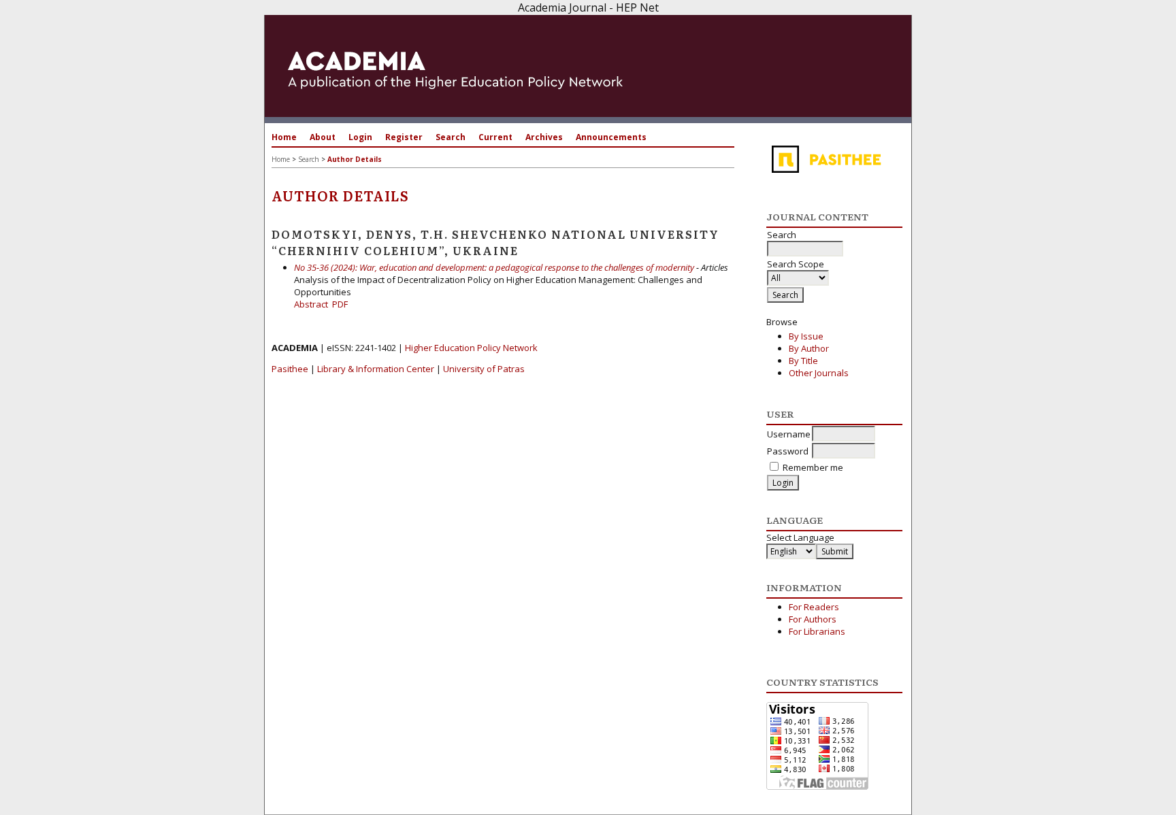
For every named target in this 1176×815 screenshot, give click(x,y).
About (323, 137)
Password (787, 451)
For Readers (814, 607)
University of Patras (484, 369)
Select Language (800, 537)
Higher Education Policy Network (471, 348)
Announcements (611, 137)
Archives (544, 137)
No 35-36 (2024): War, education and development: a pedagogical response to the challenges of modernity (494, 267)
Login (360, 137)
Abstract (311, 304)
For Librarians (817, 631)
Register (404, 137)
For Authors (812, 619)
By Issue (806, 336)
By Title (803, 360)
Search (451, 137)
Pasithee (290, 369)
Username (789, 434)
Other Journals (819, 373)
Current (495, 137)
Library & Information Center (375, 369)
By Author (809, 348)
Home (284, 137)
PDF (340, 304)
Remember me (813, 467)
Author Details (354, 159)
